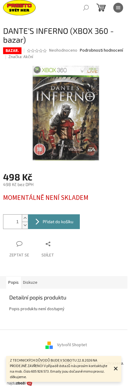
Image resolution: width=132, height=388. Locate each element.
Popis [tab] (13, 282)
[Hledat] (86, 8)
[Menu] (118, 8)
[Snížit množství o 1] (25, 225)
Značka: (20, 57)
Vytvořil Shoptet (72, 345)
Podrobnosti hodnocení (101, 50)
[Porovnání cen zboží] (19, 383)
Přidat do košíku (58, 221)
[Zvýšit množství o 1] (25, 218)
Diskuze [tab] (30, 282)
